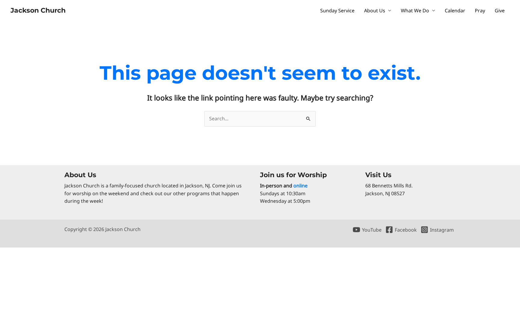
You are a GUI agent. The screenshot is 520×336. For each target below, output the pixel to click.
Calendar (455, 10)
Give (500, 10)
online (300, 185)
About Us (374, 10)
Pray (480, 10)
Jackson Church (38, 10)
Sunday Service (337, 10)
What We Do (415, 10)
